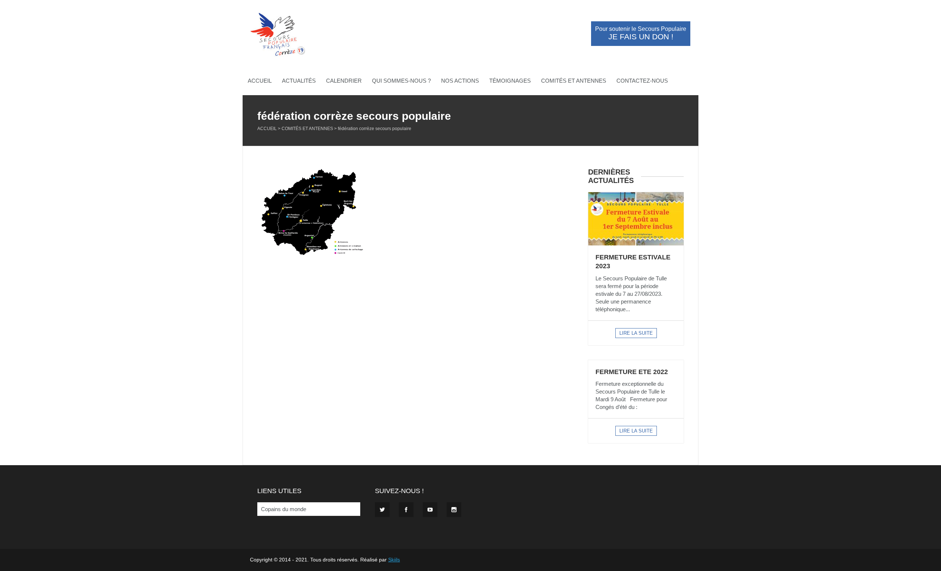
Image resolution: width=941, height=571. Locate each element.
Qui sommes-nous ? (401, 81)
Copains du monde (283, 509)
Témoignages (510, 81)
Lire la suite (636, 333)
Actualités (299, 81)
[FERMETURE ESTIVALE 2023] (636, 218)
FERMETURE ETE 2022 (631, 372)
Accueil (260, 81)
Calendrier (344, 81)
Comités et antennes (573, 81)
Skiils (394, 560)
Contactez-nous (642, 81)
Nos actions (460, 81)
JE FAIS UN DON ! (640, 33)
